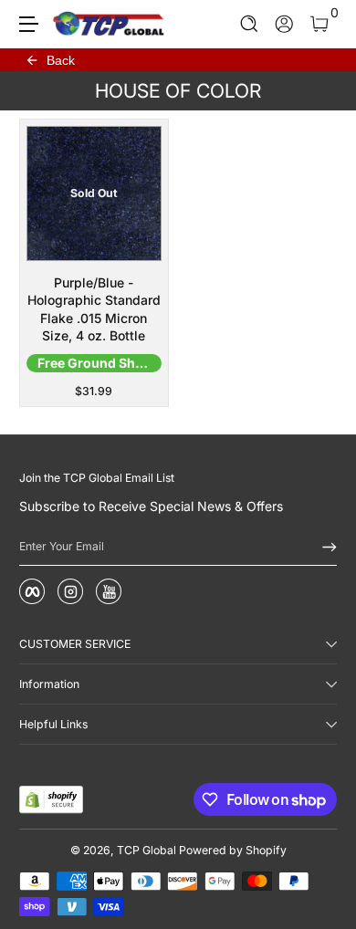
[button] (249, 24)
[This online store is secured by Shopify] (51, 799)
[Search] (249, 24)
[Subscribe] (323, 546)
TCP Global (146, 850)
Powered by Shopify (233, 850)
